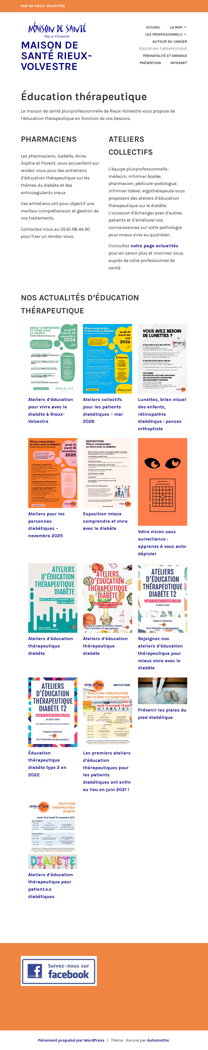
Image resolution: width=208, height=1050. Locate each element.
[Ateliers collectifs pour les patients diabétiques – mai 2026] (107, 360)
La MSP (176, 27)
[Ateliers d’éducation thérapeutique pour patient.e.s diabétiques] (52, 835)
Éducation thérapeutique (163, 49)
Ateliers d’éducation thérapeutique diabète (50, 646)
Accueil (153, 27)
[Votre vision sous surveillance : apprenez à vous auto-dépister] (162, 483)
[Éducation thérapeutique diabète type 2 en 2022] (52, 713)
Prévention (150, 63)
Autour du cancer (169, 41)
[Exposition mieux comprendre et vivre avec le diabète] (107, 474)
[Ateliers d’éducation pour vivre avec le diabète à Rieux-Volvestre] (52, 360)
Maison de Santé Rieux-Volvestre (56, 56)
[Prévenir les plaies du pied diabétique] (162, 691)
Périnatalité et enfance (165, 56)
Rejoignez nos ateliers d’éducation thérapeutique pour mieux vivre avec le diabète (160, 653)
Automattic (158, 1040)
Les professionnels (163, 34)
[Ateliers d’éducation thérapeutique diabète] (52, 599)
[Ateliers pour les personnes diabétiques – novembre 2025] (52, 474)
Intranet (178, 63)
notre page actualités (154, 246)
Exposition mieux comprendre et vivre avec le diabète (105, 521)
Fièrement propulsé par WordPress (71, 1040)
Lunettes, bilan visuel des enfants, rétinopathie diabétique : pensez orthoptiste (162, 414)
